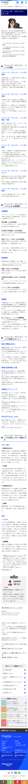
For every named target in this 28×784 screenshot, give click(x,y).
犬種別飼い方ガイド (19, 6)
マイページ (3, 782)
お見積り (10, 782)
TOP (2, 6)
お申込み (17, 782)
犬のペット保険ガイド (8, 6)
